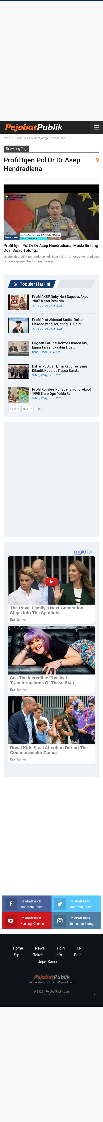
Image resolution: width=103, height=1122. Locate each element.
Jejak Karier (47, 961)
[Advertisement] (51, 59)
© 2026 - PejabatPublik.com (52, 991)
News (40, 948)
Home (18, 948)
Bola (77, 955)
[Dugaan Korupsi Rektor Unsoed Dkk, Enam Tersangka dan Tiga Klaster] (18, 348)
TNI (80, 948)
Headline (11, 237)
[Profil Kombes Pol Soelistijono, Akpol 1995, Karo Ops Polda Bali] (18, 395)
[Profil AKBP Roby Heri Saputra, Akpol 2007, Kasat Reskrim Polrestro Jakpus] (18, 302)
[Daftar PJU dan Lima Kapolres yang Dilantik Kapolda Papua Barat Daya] (18, 372)
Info (58, 955)
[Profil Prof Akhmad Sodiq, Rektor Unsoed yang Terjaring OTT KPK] (18, 325)
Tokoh (38, 955)
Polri (61, 948)
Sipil (17, 955)
